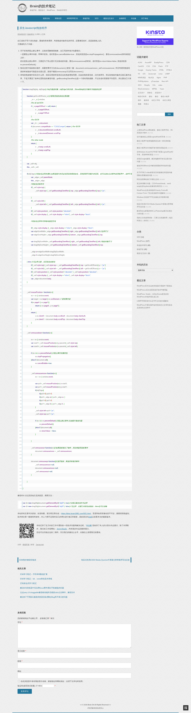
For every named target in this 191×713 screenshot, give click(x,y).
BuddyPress (158, 62)
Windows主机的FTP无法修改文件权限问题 (153, 197)
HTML (161, 70)
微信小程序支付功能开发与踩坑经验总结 (152, 148)
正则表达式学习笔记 (28, 583)
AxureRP (148, 62)
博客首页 (58, 18)
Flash (160, 66)
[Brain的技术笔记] (22, 8)
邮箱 (20, 661)
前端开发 (86, 18)
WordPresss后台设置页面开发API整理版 (152, 290)
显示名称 (22, 651)
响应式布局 (142, 96)
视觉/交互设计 (108, 18)
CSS (148, 66)
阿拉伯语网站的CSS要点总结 (148, 179)
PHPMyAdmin (143, 81)
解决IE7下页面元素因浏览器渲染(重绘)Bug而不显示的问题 (43, 597)
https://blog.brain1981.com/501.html (76, 513)
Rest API (165, 81)
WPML (154, 89)
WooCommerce (143, 89)
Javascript (40, 545)
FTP (166, 66)
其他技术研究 (142, 245)
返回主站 (46, 18)
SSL (154, 85)
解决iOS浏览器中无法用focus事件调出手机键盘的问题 (42, 588)
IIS (139, 74)
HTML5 (169, 70)
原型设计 (158, 93)
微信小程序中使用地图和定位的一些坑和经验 (154, 141)
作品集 (133, 18)
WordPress (72, 18)
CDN (168, 62)
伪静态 (149, 93)
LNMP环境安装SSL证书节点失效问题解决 (152, 301)
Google (140, 70)
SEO (96, 18)
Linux (161, 74)
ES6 (154, 66)
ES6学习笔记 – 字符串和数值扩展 (33, 574)
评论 (20, 622)
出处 (90, 517)
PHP (165, 78)
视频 (139, 104)
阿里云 (146, 104)
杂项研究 (122, 18)
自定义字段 (156, 100)
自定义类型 (167, 100)
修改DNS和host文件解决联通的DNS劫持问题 (154, 166)
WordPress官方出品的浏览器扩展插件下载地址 (154, 286)
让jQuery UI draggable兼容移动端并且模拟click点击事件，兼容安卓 (47, 592)
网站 (19, 671)
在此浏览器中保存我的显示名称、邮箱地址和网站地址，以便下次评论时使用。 (52, 681)
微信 (156, 96)
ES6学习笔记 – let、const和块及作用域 (36, 579)
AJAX (140, 62)
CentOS (141, 66)
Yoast (162, 89)
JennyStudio (62, 529)
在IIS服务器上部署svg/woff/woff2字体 (151, 137)
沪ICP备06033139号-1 (95, 708)
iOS (144, 74)
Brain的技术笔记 (42, 6)
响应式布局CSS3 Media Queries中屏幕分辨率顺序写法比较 (105, 560)
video (160, 85)
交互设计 (141, 93)
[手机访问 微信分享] (185, 707)
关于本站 (144, 18)
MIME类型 (142, 78)
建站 (150, 96)
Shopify (147, 85)
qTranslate (155, 81)
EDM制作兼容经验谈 (27, 560)
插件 (139, 100)
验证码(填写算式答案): (36, 686)
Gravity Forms (151, 70)
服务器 (146, 100)
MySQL (151, 78)
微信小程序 (165, 96)
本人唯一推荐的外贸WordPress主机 (150, 47)
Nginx (159, 78)
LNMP (167, 74)
